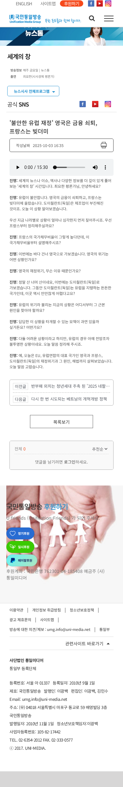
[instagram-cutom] (108, 104)
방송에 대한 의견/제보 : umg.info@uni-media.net (50, 629)
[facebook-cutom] (82, 104)
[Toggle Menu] (109, 18)
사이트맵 (47, 619)
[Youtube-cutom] (95, 104)
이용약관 (16, 609)
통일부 (104, 629)
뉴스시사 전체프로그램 (32, 91)
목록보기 (61, 422)
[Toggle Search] (92, 18)
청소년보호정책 (82, 609)
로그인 (69, 462)
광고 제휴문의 (20, 619)
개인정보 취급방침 (46, 609)
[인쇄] (104, 145)
